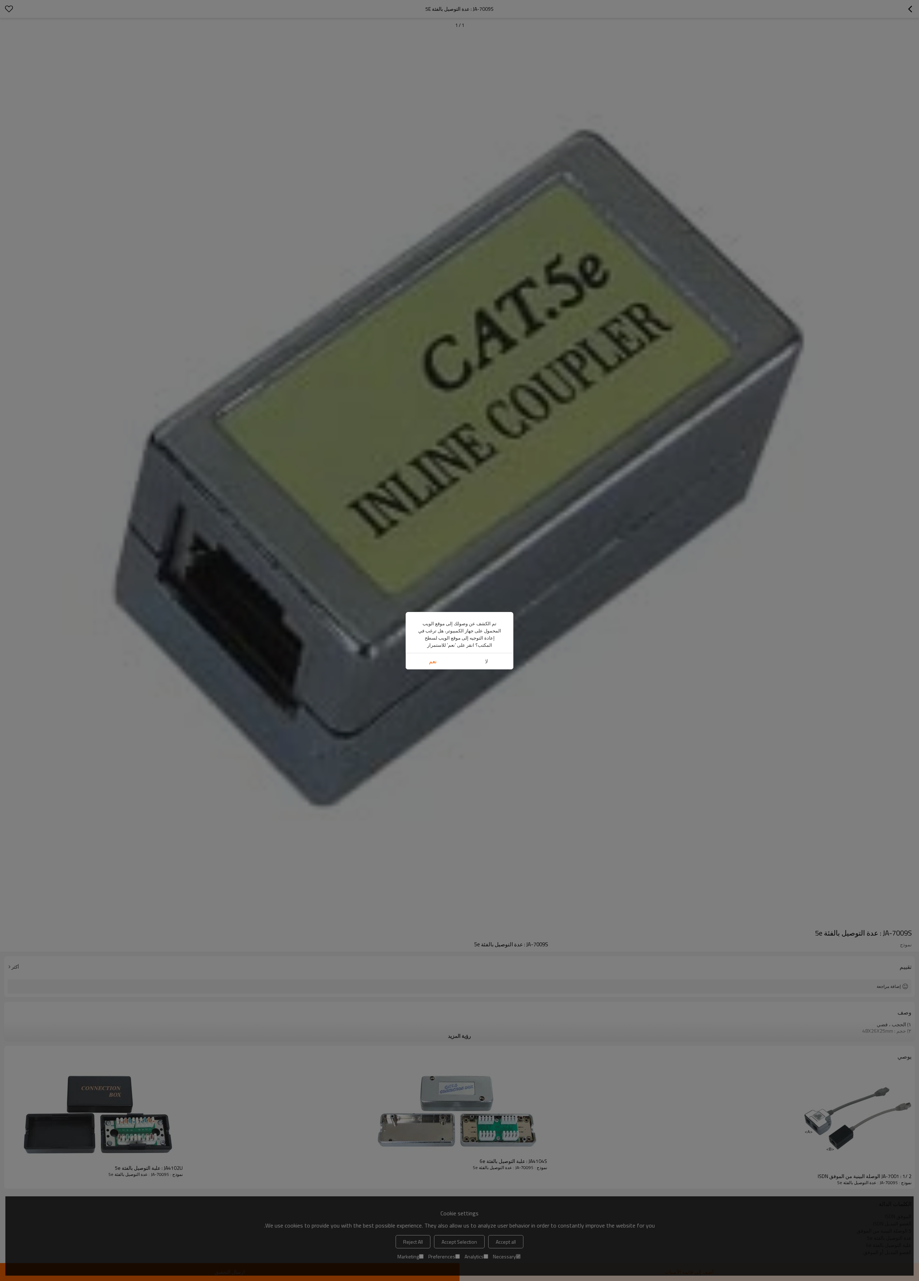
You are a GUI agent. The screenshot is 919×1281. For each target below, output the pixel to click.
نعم (433, 661)
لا (486, 661)
